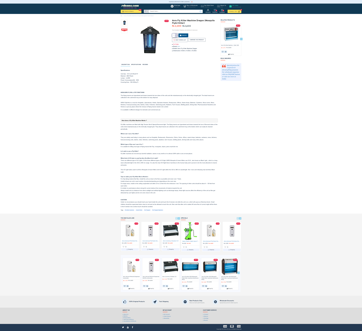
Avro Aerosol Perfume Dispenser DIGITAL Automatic (150, 241)
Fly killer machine (129, 210)
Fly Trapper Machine (157, 210)
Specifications (136, 64)
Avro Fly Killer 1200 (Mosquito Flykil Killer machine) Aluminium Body (190, 278)
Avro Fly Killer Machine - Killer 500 (230, 45)
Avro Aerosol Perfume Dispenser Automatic (130, 241)
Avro (178, 46)
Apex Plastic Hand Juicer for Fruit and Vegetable (190, 241)
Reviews (145, 64)
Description (125, 64)
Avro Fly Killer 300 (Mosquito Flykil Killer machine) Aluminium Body (210, 278)
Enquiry (184, 35)
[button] (221, 39)
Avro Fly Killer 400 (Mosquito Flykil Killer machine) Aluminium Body (229, 278)
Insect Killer (139, 210)
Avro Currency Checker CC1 (171, 241)
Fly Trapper (147, 210)
